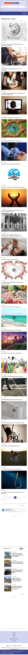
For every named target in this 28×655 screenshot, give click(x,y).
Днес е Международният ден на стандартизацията (12, 422)
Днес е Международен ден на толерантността (11, 140)
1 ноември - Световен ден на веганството (11, 306)
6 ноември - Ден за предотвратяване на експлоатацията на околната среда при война (11, 235)
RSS (20, 645)
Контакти (9, 645)
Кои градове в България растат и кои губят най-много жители (17, 587)
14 (2, 499)
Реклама (14, 641)
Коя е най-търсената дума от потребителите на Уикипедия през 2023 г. (12, 44)
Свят (14, 19)
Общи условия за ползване (22, 647)
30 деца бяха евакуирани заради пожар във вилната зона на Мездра (17, 555)
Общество (5, 19)
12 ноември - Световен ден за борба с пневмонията (13, 187)
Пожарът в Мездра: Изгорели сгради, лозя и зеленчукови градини (17, 579)
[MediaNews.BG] (14, 3)
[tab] (19, 548)
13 (24, 497)
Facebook (15, 645)
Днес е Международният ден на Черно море (11, 330)
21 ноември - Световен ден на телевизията (11, 117)
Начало (14, 633)
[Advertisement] (14, 531)
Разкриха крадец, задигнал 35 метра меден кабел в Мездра (17, 571)
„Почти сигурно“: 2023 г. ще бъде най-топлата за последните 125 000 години (12, 211)
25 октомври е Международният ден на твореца (12, 376)
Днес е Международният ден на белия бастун (11, 399)
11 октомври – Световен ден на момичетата (11, 469)
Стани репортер (14, 639)
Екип (14, 637)
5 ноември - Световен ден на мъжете (9, 259)
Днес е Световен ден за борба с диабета (10, 164)
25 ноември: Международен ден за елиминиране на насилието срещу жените (13, 93)
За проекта (14, 635)
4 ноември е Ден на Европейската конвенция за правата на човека (12, 283)
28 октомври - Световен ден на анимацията (11, 353)
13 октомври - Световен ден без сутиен (10, 445)
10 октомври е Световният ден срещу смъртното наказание (12, 492)
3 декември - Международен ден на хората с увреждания (11, 69)
